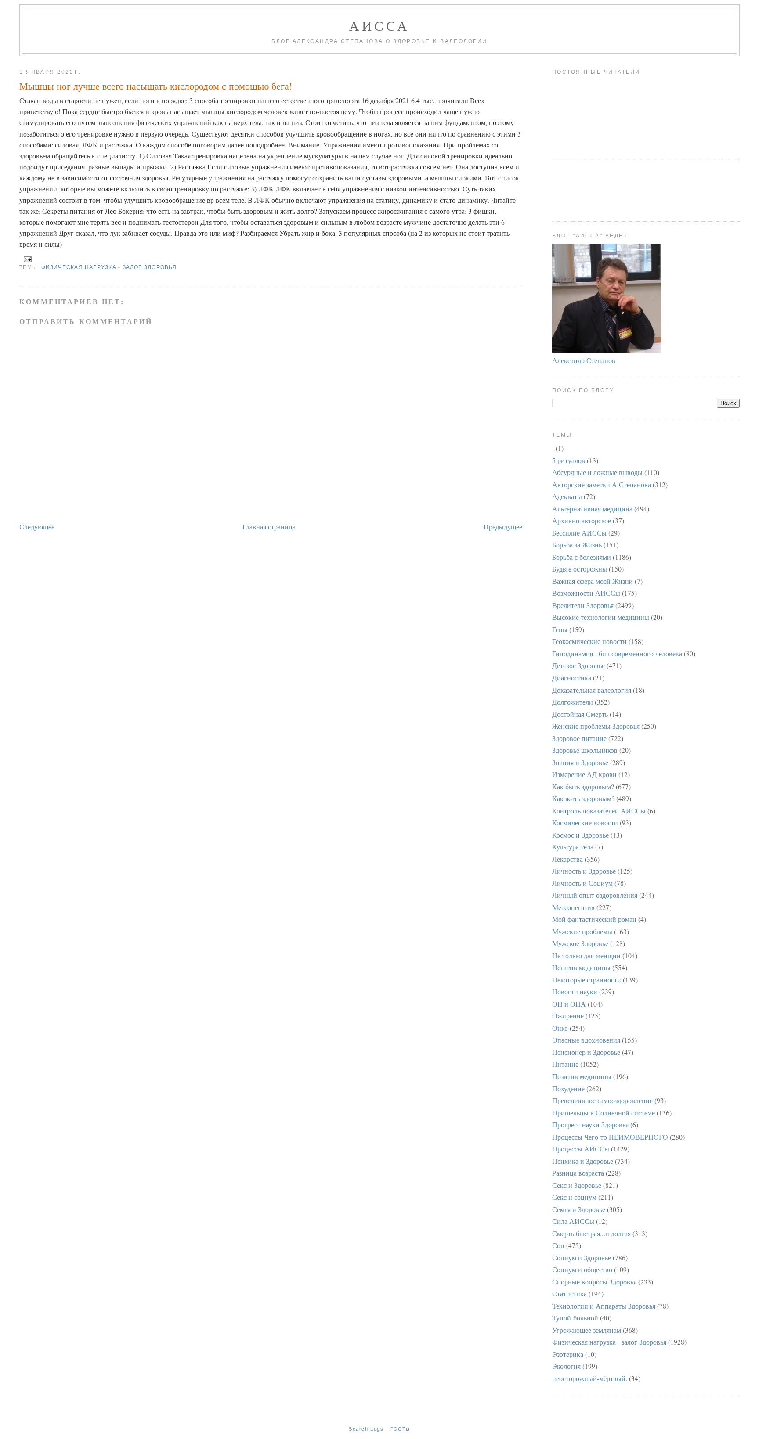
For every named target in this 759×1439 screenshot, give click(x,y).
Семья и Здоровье (578, 1209)
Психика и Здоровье (582, 1161)
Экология (566, 1366)
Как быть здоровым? (583, 786)
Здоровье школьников (585, 750)
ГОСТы (400, 1429)
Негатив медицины (581, 967)
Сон (558, 1245)
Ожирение (568, 1015)
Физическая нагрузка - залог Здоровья (109, 267)
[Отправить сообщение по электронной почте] (26, 259)
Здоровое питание (579, 738)
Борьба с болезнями (581, 556)
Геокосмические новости (589, 641)
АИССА (379, 25)
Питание (565, 1063)
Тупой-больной (575, 1317)
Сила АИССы (573, 1221)
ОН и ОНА (569, 1003)
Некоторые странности (586, 979)
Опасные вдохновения (586, 1039)
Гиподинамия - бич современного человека (617, 653)
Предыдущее (503, 526)
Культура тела (572, 846)
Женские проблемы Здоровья (596, 725)
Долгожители (572, 701)
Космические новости (585, 822)
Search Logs (366, 1429)
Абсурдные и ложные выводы (597, 472)
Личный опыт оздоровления (594, 894)
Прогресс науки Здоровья (590, 1124)
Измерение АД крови (584, 774)
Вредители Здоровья (583, 605)
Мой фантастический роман (594, 919)
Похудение (568, 1088)
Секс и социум (574, 1197)
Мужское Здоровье (580, 943)
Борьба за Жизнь (577, 544)
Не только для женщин (586, 955)
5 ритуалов (568, 460)
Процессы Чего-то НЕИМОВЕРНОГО (610, 1136)
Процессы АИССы (580, 1148)
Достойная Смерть (580, 714)
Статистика (569, 1293)
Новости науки (574, 991)
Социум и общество (582, 1269)
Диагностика (571, 677)
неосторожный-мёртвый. (589, 1378)
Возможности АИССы (586, 592)
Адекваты (567, 496)
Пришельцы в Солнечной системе (603, 1112)
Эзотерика (567, 1354)
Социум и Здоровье (581, 1257)
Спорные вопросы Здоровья (594, 1281)
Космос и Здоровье (580, 834)
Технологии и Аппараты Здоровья (603, 1305)
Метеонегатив (573, 907)
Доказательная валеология (591, 689)
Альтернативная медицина (592, 508)
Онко (560, 1027)
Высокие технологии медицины (600, 617)
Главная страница (269, 526)
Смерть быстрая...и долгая (591, 1233)
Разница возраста (578, 1172)
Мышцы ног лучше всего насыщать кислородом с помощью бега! (155, 85)
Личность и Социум (582, 883)
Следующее (36, 526)
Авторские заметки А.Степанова (601, 484)
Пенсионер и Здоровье (586, 1052)
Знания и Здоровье (580, 762)
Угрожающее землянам (586, 1330)
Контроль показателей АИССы (599, 810)
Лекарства (567, 858)
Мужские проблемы (582, 931)
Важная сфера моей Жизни (592, 581)
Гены (559, 629)
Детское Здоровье (578, 665)
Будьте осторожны (579, 568)
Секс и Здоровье (576, 1185)
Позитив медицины (581, 1076)
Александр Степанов (583, 360)
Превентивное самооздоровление (602, 1100)
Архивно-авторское (581, 520)
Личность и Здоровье (584, 870)
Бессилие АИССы (579, 532)
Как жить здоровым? (583, 798)
